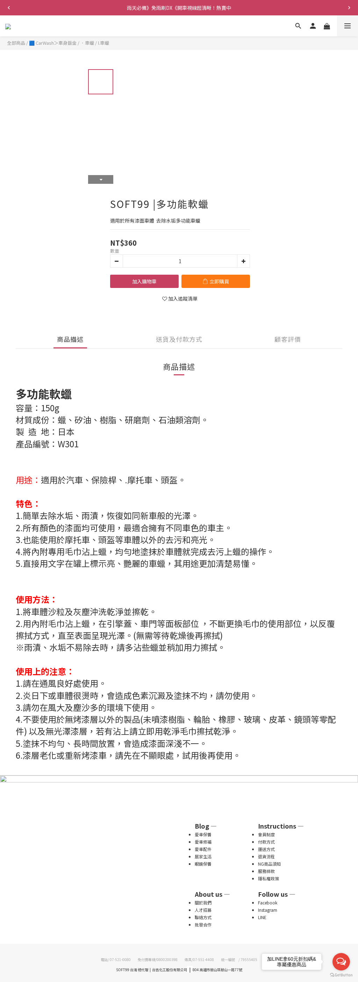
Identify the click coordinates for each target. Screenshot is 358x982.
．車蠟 (87, 42)
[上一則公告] (9, 8)
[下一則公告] (349, 8)
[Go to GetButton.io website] (341, 975)
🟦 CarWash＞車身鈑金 (53, 42)
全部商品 (16, 42)
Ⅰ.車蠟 (103, 42)
